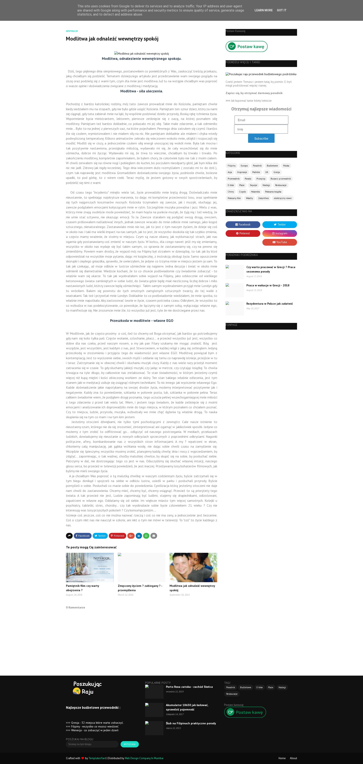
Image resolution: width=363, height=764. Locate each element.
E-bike (231, 185)
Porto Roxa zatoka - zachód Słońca (189, 687)
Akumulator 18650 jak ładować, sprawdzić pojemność (187, 707)
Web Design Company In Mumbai (144, 758)
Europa (244, 165)
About (293, 758)
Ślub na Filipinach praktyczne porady (191, 723)
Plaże (242, 185)
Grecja (277, 172)
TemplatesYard (97, 758)
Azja (230, 172)
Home (282, 758)
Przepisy (260, 178)
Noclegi (266, 185)
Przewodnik (233, 178)
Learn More (264, 10)
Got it (282, 10)
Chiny (231, 191)
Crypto (242, 191)
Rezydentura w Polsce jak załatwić (269, 303)
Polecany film (234, 198)
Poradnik (257, 165)
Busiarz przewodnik (281, 178)
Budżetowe (272, 165)
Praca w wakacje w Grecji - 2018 (267, 285)
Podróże (256, 172)
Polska (286, 165)
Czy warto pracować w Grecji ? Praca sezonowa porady (270, 269)
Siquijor (253, 185)
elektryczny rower (283, 198)
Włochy (249, 198)
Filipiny (231, 165)
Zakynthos (263, 198)
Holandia (255, 191)
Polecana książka (273, 191)
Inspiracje (242, 172)
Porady (248, 178)
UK (266, 172)
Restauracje (281, 185)
